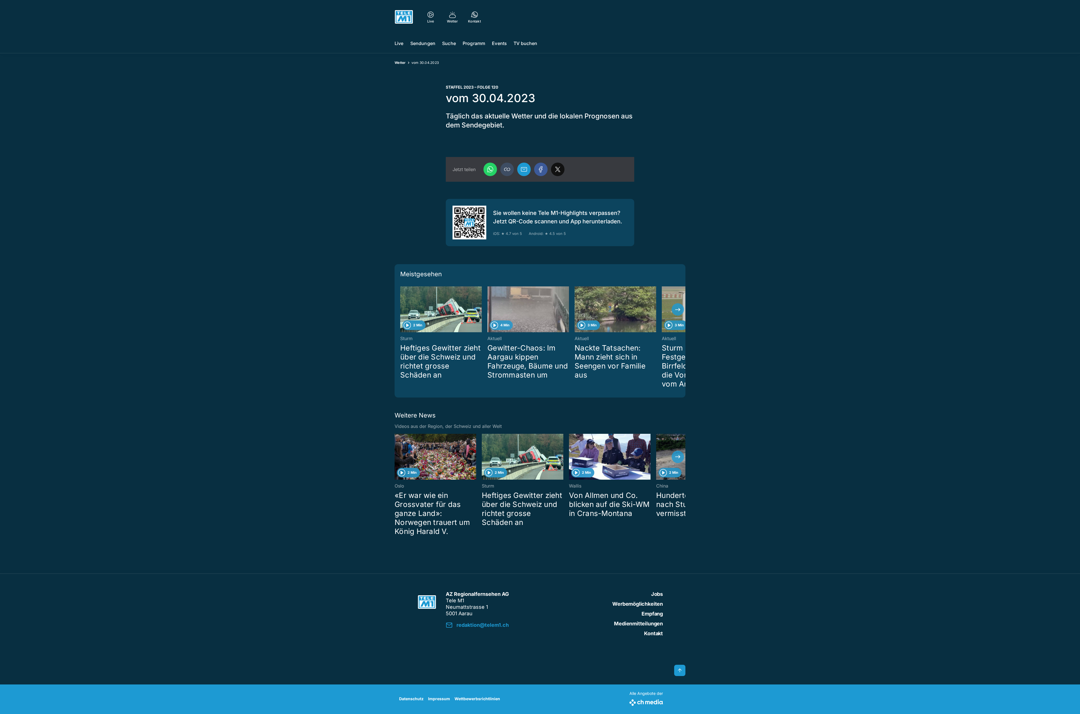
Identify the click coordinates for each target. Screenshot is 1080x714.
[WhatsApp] (490, 169)
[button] (507, 169)
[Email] (524, 169)
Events (499, 43)
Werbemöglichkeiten (637, 604)
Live (399, 43)
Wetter (400, 62)
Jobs (657, 594)
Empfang (652, 614)
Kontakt (653, 633)
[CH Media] (646, 701)
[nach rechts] (678, 309)
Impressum (439, 698)
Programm (474, 43)
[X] (557, 169)
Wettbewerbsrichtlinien (477, 698)
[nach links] (402, 309)
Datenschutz (411, 698)
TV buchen (525, 43)
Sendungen (422, 43)
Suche (449, 43)
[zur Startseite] (404, 17)
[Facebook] (541, 169)
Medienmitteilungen (638, 624)
